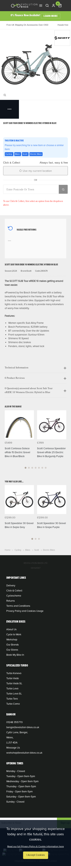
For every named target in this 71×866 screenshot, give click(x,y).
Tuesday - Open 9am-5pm (20, 776)
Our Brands (12, 644)
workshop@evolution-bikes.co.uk (24, 752)
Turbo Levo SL (14, 693)
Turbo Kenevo (13, 673)
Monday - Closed (15, 771)
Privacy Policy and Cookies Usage (24, 611)
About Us (11, 629)
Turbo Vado (12, 678)
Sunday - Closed (15, 801)
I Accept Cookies (35, 855)
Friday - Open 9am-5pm (19, 791)
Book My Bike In (15, 654)
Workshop (11, 639)
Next (62, 441)
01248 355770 (14, 722)
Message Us (13, 747)
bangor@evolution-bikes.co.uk (22, 727)
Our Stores (12, 649)
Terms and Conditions (18, 605)
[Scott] (62, 38)
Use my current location (37, 171)
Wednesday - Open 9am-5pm (22, 781)
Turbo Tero (12, 698)
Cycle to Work (13, 634)
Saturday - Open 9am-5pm (21, 796)
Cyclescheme (13, 595)
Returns (10, 600)
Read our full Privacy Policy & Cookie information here (35, 846)
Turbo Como (13, 703)
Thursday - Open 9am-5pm (21, 786)
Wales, (9, 737)
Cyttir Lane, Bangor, (17, 732)
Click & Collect (14, 590)
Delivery (10, 585)
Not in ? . (29, 196)
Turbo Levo (12, 688)
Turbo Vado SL (14, 683)
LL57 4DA (12, 742)
